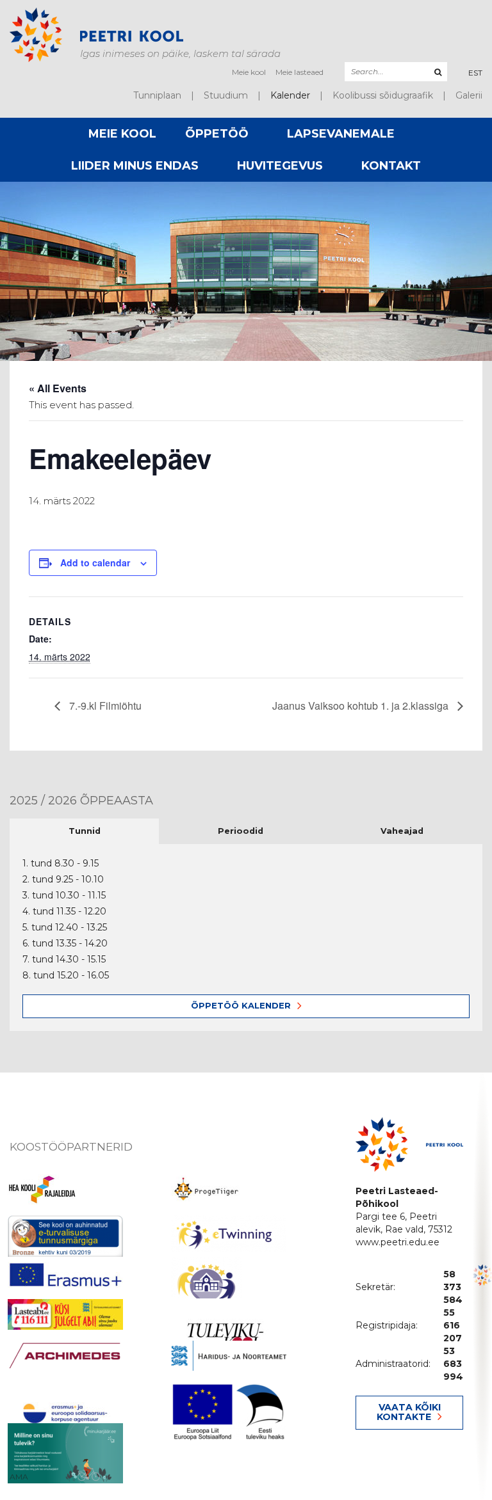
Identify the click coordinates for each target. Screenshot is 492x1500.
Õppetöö (217, 134)
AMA (19, 1477)
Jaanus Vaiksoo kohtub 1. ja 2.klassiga (361, 705)
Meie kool (249, 72)
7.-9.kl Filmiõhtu (104, 705)
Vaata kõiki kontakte (409, 1412)
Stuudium (226, 95)
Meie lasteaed (299, 72)
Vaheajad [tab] (402, 831)
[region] (482, 1286)
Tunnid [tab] (85, 831)
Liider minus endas (135, 166)
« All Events (57, 388)
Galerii (468, 95)
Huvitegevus (280, 166)
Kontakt (391, 166)
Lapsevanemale (341, 134)
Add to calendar (95, 562)
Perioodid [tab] (240, 831)
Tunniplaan (157, 95)
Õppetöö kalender (241, 1005)
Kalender (290, 95)
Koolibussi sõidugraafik (382, 95)
